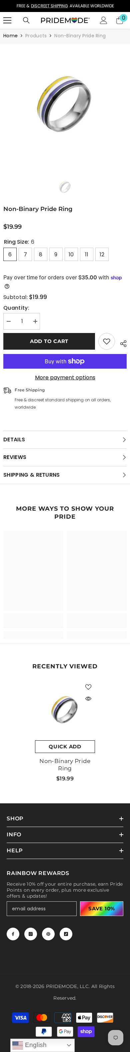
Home (10, 35)
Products (36, 35)
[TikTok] (66, 934)
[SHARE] (121, 343)
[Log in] (103, 20)
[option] (65, 6)
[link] (33, 620)
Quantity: (16, 308)
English (35, 1044)
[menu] (7, 20)
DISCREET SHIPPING (49, 6)
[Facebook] (13, 934)
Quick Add (65, 746)
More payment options (65, 377)
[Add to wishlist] (106, 341)
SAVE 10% (101, 908)
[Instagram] (30, 934)
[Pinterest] (48, 934)
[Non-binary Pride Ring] (65, 710)
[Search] (26, 20)
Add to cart (49, 341)
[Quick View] (88, 699)
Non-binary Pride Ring (64, 765)
